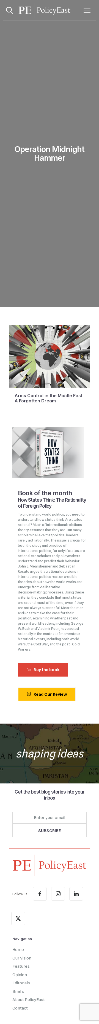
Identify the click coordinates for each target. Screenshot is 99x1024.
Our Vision (21, 958)
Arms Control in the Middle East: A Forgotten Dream (49, 398)
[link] (49, 865)
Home (18, 949)
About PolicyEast (28, 999)
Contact (20, 1008)
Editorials (21, 983)
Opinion (19, 974)
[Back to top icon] (88, 1013)
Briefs (18, 991)
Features (21, 966)
